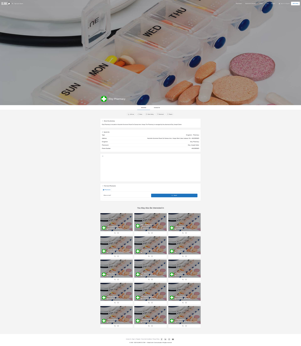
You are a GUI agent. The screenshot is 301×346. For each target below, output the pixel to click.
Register (288, 3)
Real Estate (239, 3)
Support (273, 3)
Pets (267, 3)
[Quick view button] (115, 233)
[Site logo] (6, 3)
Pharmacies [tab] (107, 189)
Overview (143, 107)
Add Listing (295, 3)
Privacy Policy (156, 339)
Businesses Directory (250, 3)
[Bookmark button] (118, 233)
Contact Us (157, 107)
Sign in (282, 3)
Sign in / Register (136, 339)
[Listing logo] (104, 99)
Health (261, 3)
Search (175, 195)
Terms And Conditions (146, 339)
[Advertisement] (149, 169)
